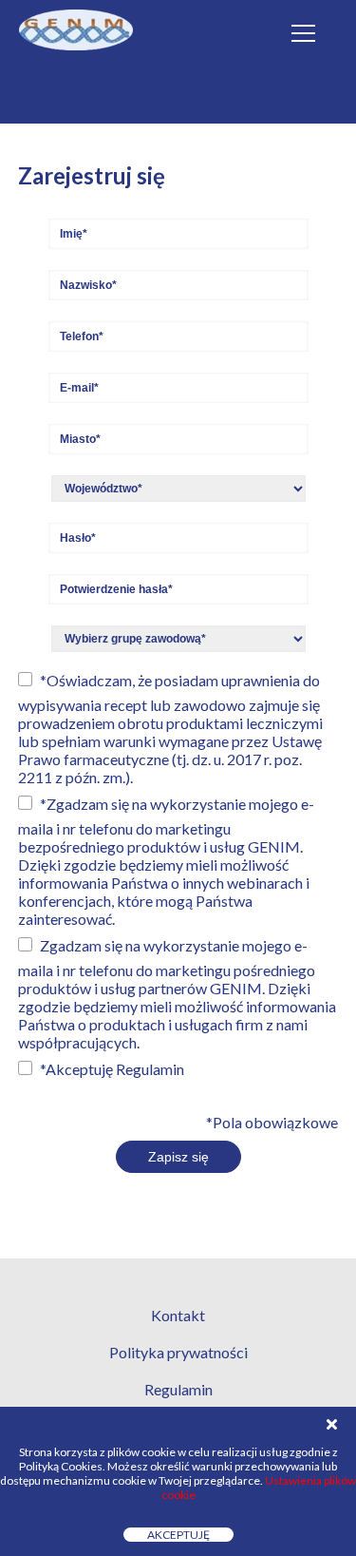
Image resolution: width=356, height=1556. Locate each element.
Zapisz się (178, 1156)
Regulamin (150, 1069)
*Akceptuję (112, 1069)
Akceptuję (178, 1534)
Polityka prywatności (178, 1352)
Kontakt (178, 1315)
